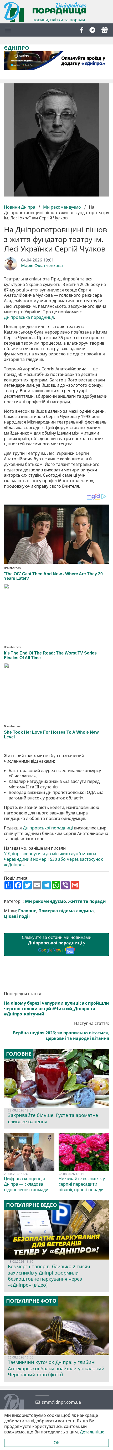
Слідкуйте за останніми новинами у (56, 943)
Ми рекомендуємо (62, 207)
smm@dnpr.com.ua (61, 1402)
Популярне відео (31, 1205)
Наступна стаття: (61, 1031)
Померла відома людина (66, 911)
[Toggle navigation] (8, 30)
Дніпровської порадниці (48, 828)
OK (57, 1443)
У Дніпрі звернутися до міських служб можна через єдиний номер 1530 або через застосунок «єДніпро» (53, 859)
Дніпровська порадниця (29, 317)
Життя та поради (87, 901)
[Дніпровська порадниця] (18, 1404)
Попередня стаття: (56, 1004)
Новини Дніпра (20, 207)
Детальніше (92, 1432)
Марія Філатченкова (42, 265)
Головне (27, 911)
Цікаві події (17, 916)
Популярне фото (31, 1300)
